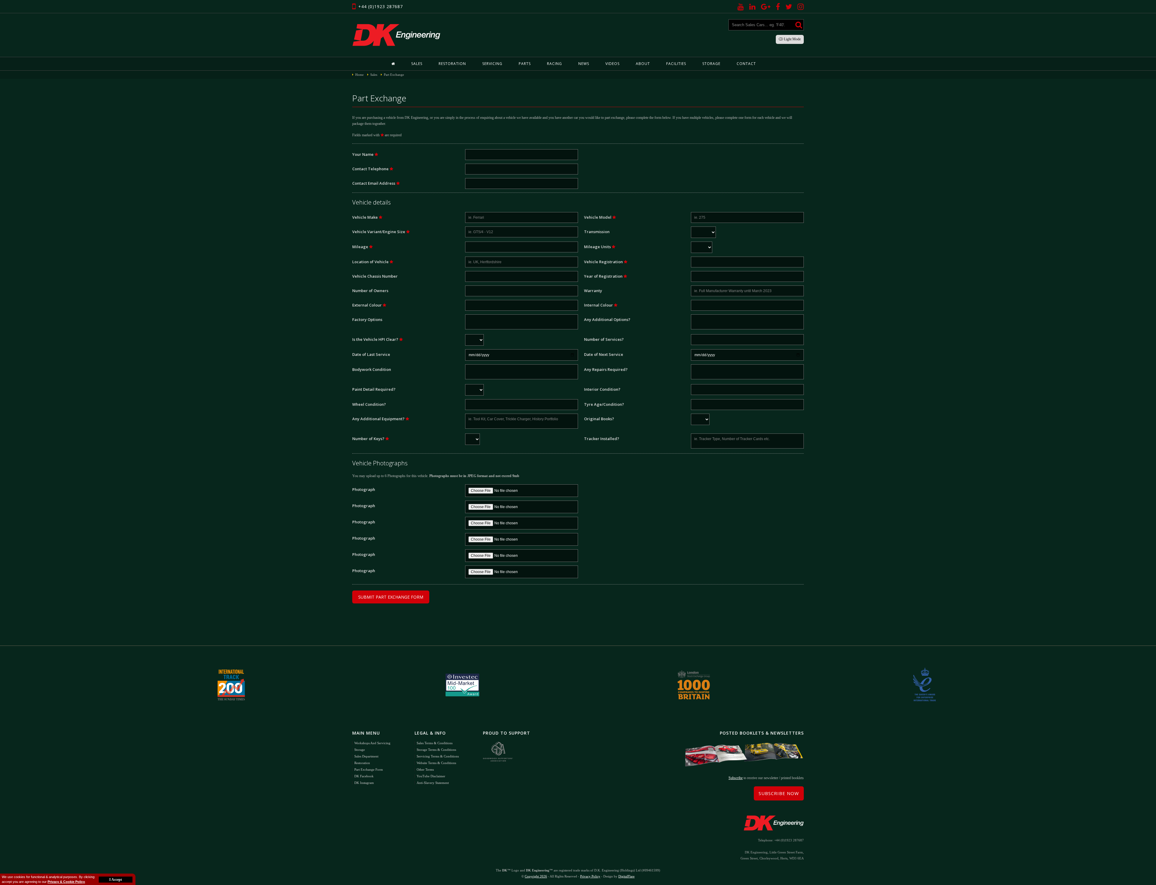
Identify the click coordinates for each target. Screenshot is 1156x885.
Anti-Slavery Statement (433, 783)
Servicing (492, 63)
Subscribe (736, 778)
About (643, 63)
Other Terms (425, 769)
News (583, 63)
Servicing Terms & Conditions (438, 756)
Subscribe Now (779, 793)
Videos (612, 63)
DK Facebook (364, 776)
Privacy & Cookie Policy (66, 881)
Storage (711, 63)
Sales (416, 63)
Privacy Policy (590, 876)
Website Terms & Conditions (436, 763)
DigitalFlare (626, 876)
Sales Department (366, 756)
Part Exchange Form (368, 769)
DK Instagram (364, 783)
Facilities (676, 63)
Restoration (452, 63)
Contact (746, 63)
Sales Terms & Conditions (434, 743)
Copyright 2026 (536, 876)
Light (792, 39)
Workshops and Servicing (372, 743)
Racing (554, 63)
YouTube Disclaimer (431, 776)
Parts (525, 63)
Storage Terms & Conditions (436, 749)
